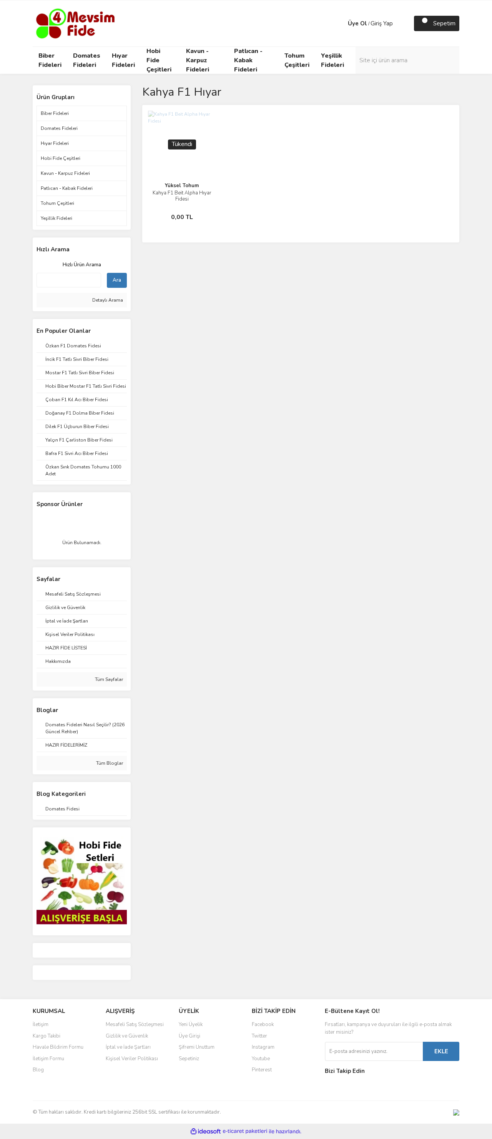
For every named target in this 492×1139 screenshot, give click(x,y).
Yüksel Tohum (182, 185)
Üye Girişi (189, 1036)
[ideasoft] (205, 1131)
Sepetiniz (189, 1058)
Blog (38, 1069)
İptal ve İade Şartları (128, 1047)
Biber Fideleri (55, 113)
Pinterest (262, 1069)
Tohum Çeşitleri (57, 203)
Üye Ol (357, 23)
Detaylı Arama (107, 300)
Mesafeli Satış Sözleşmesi (135, 1024)
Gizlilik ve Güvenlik (127, 1036)
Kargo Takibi (46, 1036)
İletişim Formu (48, 1058)
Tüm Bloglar (109, 763)
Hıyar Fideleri (55, 143)
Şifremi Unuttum (196, 1047)
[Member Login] (340, 23)
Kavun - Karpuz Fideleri (65, 173)
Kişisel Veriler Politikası (132, 1058)
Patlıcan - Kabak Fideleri (67, 188)
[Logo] (75, 23)
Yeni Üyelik (191, 1024)
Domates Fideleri (59, 128)
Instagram (263, 1047)
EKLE (441, 1051)
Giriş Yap (382, 23)
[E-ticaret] (245, 1131)
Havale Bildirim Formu (58, 1047)
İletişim (40, 1024)
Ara (117, 280)
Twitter (259, 1036)
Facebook (263, 1024)
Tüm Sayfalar (108, 679)
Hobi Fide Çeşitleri (60, 158)
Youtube (261, 1058)
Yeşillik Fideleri (56, 218)
